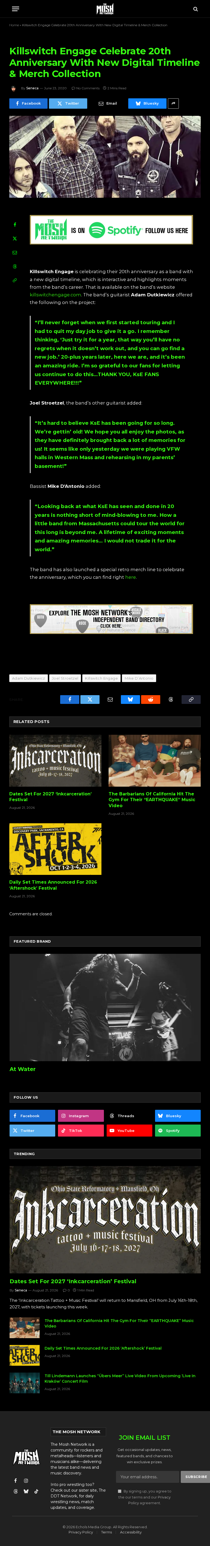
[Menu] (15, 9)
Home (14, 25)
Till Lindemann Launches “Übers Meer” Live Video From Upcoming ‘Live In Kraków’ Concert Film (120, 1378)
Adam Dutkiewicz (28, 678)
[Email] (14, 252)
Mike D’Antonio (139, 678)
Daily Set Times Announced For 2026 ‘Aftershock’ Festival (53, 885)
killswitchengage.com (55, 294)
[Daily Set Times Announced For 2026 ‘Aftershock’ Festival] (55, 849)
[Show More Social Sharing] (173, 103)
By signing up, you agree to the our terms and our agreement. (144, 1497)
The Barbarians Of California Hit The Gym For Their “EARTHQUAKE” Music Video (152, 800)
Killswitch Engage (101, 678)
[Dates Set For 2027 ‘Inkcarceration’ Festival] (55, 761)
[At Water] (105, 1007)
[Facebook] (14, 224)
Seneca (32, 88)
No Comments (88, 88)
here (130, 577)
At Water (23, 1069)
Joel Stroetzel (65, 678)
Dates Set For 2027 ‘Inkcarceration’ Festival (50, 796)
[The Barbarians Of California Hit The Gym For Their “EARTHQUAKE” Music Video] (155, 761)
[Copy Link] (14, 280)
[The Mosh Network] (105, 9)
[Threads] (14, 266)
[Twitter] (14, 238)
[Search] (195, 9)
